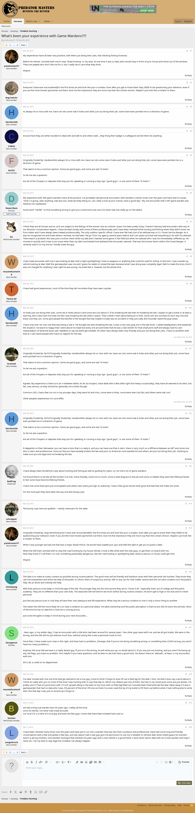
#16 (190, 571)
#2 (191, 82)
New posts (5, 26)
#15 (190, 528)
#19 (190, 703)
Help (179, 805)
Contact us (141, 805)
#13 (190, 466)
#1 (191, 51)
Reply (189, 75)
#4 (191, 131)
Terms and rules (155, 805)
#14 (190, 503)
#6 (191, 193)
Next (23, 45)
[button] (40, 21)
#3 (191, 106)
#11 (190, 348)
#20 (190, 727)
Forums (18, 21)
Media (47, 21)
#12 (190, 413)
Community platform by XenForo (84, 810)
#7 (191, 221)
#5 (191, 155)
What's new (31, 21)
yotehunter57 (9, 40)
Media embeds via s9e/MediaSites (121, 810)
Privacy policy (169, 805)
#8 (191, 256)
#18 (190, 674)
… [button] (13, 45)
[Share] (187, 51)
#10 (190, 308)
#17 (190, 627)
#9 (191, 283)
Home (7, 21)
